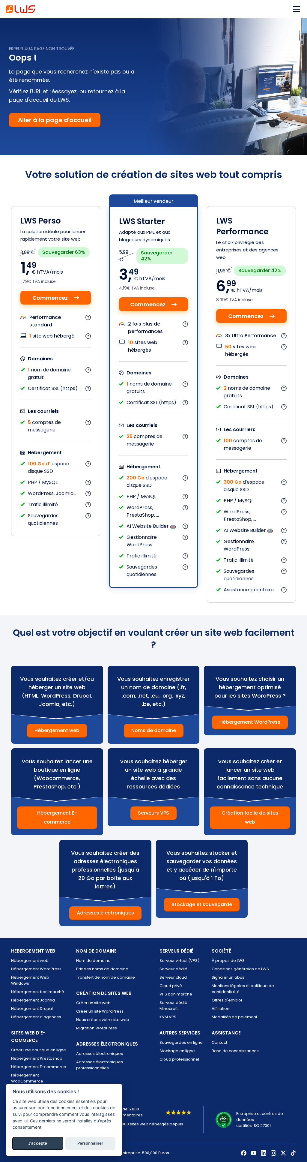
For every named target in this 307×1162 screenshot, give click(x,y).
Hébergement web (56, 730)
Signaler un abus (228, 977)
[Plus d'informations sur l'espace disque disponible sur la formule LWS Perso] (88, 463)
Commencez (50, 298)
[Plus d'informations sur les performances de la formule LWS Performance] (284, 335)
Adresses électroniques (105, 912)
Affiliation (220, 1008)
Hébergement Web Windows (30, 980)
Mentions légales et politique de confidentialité (243, 989)
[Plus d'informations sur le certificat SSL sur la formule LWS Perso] (88, 388)
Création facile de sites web (250, 817)
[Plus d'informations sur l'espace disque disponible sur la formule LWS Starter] (185, 478)
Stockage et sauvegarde (201, 904)
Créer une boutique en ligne (38, 1050)
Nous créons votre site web (102, 1019)
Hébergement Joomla (33, 1000)
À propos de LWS (228, 960)
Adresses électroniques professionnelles (99, 1065)
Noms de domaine (153, 730)
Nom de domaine (93, 960)
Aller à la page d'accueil (54, 120)
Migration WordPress (96, 1028)
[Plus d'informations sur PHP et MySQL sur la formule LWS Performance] (284, 500)
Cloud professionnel (179, 1059)
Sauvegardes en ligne (181, 1042)
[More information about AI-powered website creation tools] (185, 526)
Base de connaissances (235, 1051)
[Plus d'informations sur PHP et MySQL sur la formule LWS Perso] (88, 482)
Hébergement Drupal (32, 1008)
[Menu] (296, 9)
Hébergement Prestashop (36, 1058)
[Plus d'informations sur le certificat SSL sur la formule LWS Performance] (284, 406)
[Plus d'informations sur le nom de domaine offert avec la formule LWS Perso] (88, 370)
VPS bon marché (175, 994)
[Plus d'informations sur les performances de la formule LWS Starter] (185, 324)
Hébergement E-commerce (57, 817)
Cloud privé (170, 986)
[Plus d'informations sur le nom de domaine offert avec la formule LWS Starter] (185, 384)
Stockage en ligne (177, 1051)
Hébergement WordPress (249, 722)
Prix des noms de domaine (102, 969)
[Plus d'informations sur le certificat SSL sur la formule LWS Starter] (185, 402)
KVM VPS (167, 1017)
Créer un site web (93, 1003)
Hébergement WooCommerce (27, 1078)
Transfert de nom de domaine (105, 977)
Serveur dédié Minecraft (173, 1005)
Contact (219, 1042)
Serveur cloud (173, 977)
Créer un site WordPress (100, 1011)
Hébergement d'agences (36, 1017)
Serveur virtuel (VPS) (179, 960)
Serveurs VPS (153, 812)
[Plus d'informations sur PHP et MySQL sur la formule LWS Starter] (185, 496)
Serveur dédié (173, 969)
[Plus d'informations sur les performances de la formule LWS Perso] (88, 317)
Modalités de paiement (234, 1017)
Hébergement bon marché (37, 992)
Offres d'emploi (227, 1000)
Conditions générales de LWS (240, 969)
